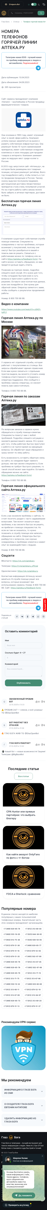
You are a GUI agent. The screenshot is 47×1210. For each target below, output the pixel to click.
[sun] (29, 4)
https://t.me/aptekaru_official (24, 566)
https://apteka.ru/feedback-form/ (22, 259)
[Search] (41, 13)
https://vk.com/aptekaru (23, 561)
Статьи (16, 22)
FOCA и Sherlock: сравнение (23, 894)
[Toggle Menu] (44, 4)
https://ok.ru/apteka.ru (27, 571)
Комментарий (11, 664)
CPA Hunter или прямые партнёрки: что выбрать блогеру (20, 815)
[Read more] (23, 795)
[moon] (39, 4)
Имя (7, 640)
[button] (42, 1156)
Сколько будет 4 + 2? (15, 652)
